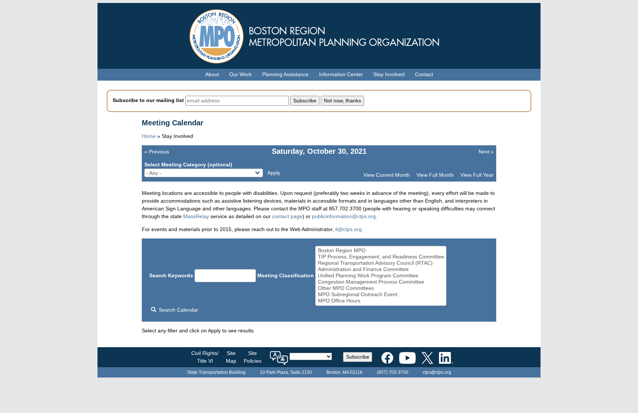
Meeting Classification (285, 275)
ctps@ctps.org (437, 372)
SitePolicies (252, 357)
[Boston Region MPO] (381, 250)
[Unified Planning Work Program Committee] (381, 275)
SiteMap (231, 357)
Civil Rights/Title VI (205, 357)
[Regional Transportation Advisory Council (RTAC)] (381, 263)
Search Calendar (177, 310)
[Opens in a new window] (387, 356)
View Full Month (435, 175)
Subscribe (357, 357)
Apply (273, 173)
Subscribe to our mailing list (148, 100)
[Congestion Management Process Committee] (381, 282)
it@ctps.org (348, 229)
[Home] (319, 34)
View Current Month (386, 175)
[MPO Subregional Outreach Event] (381, 294)
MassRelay (196, 216)
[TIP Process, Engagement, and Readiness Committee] (381, 257)
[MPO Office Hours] (381, 301)
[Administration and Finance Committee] (381, 269)
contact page (287, 216)
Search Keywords (171, 275)
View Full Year (477, 175)
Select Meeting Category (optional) (188, 164)
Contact (424, 74)
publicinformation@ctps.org (344, 216)
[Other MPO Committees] (381, 288)
